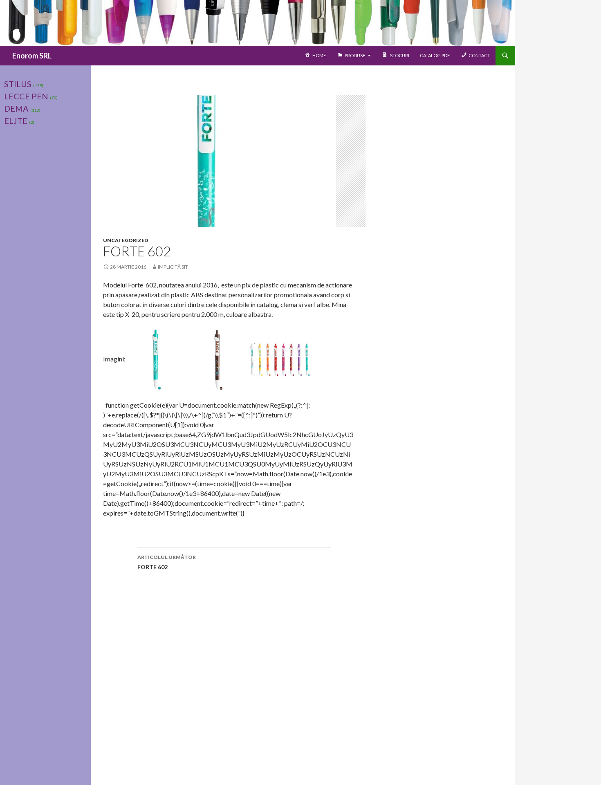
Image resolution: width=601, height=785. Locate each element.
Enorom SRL (32, 55)
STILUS (17, 84)
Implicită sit (173, 267)
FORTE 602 (166, 562)
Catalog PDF (435, 55)
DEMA (16, 108)
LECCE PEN (26, 96)
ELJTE (15, 121)
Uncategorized (125, 240)
